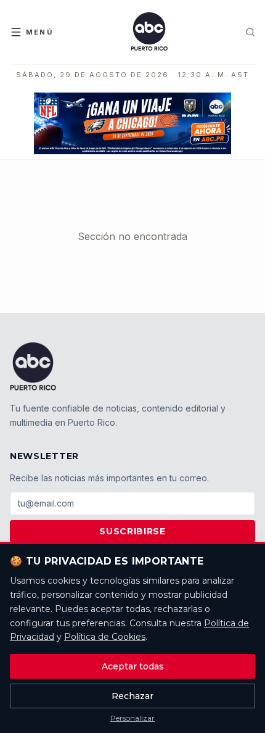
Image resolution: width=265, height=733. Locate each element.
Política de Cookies (104, 636)
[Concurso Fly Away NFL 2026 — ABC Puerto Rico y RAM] (132, 123)
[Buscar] (250, 32)
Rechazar (132, 696)
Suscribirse (132, 531)
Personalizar (132, 718)
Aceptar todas (133, 666)
